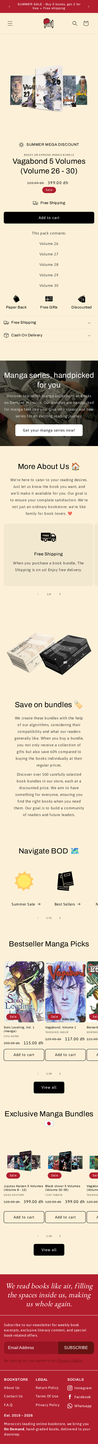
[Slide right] (60, 594)
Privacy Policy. (70, 1361)
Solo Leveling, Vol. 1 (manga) (19, 1029)
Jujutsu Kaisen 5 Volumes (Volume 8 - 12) (23, 1188)
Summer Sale (23, 904)
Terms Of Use (47, 1396)
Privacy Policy (48, 1405)
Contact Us (13, 1396)
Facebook (82, 1397)
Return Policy (47, 1388)
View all (49, 1087)
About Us (12, 1388)
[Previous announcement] (9, 6)
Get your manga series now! (49, 430)
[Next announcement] (88, 6)
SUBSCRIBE (76, 1348)
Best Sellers (65, 904)
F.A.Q (8, 1405)
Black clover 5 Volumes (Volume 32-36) (62, 1188)
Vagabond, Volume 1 (60, 1027)
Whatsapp (83, 1406)
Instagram (83, 1388)
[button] (10, 23)
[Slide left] (37, 594)
